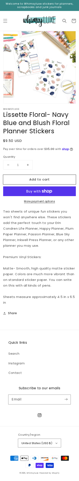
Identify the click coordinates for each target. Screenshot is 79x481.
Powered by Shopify (49, 473)
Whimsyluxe (33, 473)
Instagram (16, 363)
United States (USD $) (36, 443)
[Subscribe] (66, 399)
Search (14, 354)
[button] (5, 21)
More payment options (39, 201)
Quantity (9, 157)
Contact (15, 373)
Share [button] (12, 313)
